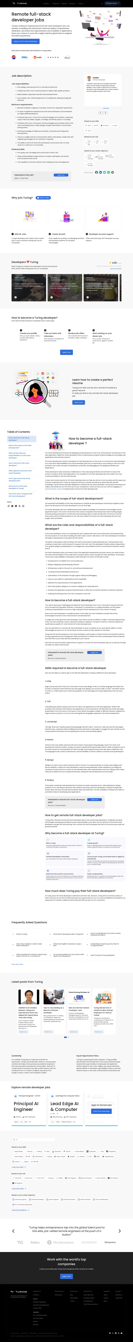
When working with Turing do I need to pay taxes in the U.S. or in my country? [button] (31, 955)
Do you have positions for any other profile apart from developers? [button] (68, 955)
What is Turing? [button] (21, 934)
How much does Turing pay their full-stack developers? (20, 495)
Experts (81, 3)
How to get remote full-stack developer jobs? (19, 479)
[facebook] (96, 172)
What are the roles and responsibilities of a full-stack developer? (20, 455)
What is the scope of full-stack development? (20, 446)
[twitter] (104, 172)
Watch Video (44, 198)
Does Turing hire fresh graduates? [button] (103, 955)
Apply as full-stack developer (25, 41)
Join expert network (111, 3)
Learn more (79, 402)
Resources (72, 3)
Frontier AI (46, 3)
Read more (23, 1032)
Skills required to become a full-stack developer (20, 472)
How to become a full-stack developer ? (19, 439)
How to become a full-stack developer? (19, 464)
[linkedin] (100, 172)
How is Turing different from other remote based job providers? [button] (106, 934)
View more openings (101, 1111)
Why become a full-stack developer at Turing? (18, 487)
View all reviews (115, 269)
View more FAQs (17, 964)
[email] (112, 172)
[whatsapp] (108, 172)
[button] (102, 90)
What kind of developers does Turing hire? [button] (68, 934)
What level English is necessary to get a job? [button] (67, 945)
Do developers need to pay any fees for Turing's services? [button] (105, 945)
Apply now (61, 175)
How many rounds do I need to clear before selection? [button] (29, 945)
